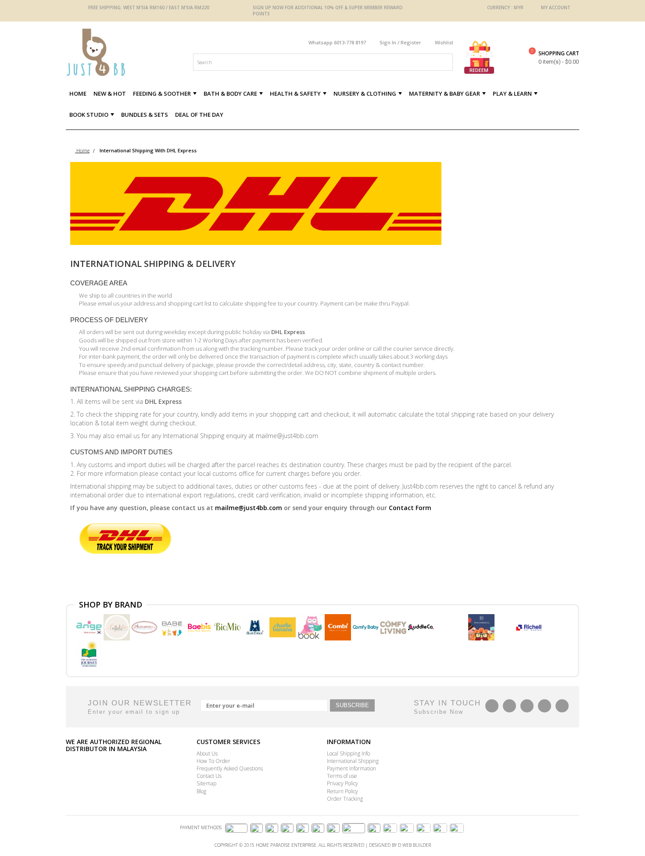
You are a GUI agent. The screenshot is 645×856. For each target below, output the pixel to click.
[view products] (90, 626)
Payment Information (351, 768)
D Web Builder (414, 845)
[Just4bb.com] (127, 52)
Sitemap (206, 783)
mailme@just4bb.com (248, 508)
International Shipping (353, 761)
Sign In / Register (400, 42)
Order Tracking (345, 798)
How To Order (213, 761)
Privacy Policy (342, 783)
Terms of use (342, 776)
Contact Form (410, 508)
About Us (207, 753)
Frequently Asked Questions (230, 768)
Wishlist (444, 42)
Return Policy (342, 791)
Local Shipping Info (348, 753)
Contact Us (209, 776)
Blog (201, 791)
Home (82, 150)
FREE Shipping (104, 7)
